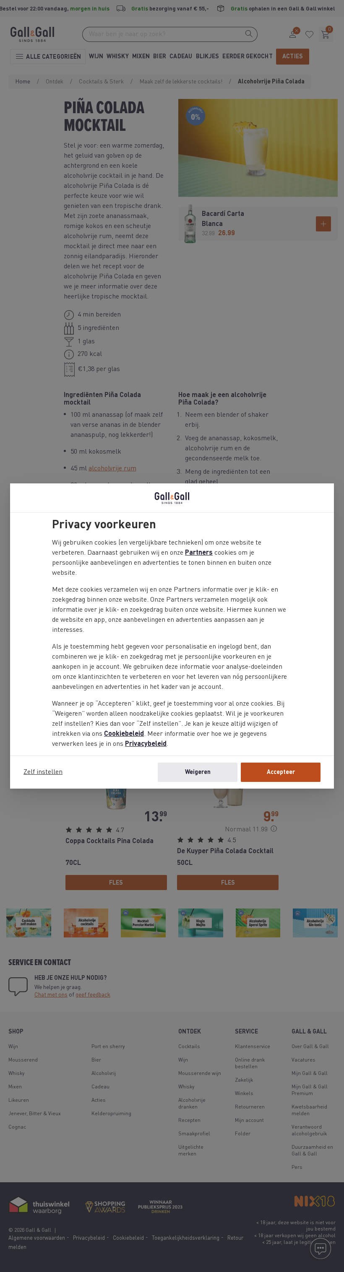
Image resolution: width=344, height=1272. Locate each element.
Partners (199, 553)
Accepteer (281, 772)
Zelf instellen (43, 772)
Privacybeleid (146, 744)
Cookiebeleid (124, 734)
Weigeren (198, 772)
